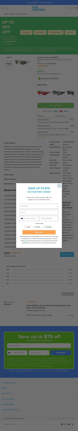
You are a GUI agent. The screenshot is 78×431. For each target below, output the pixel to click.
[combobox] (23, 218)
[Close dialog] (59, 186)
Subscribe (39, 232)
